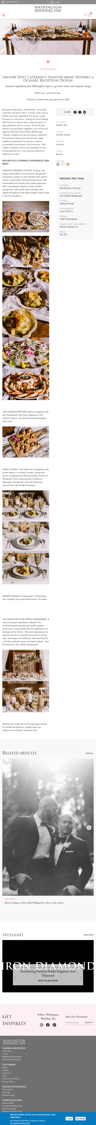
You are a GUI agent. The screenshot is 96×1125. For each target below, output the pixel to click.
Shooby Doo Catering (70, 188)
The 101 (63, 234)
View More (88, 935)
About (4, 1067)
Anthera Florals (67, 203)
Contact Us (6, 1073)
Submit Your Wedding (11, 1059)
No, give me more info (20, 1123)
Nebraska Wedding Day (12, 1111)
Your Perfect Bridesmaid (71, 196)
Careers (5, 1070)
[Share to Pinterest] (79, 112)
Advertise (6, 1092)
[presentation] (7, 827)
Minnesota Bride (9, 1108)
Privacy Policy (8, 1081)
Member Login (8, 1095)
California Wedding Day (12, 1106)
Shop (4, 1076)
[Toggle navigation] (3, 15)
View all (90, 753)
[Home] (48, 9)
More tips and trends (48, 980)
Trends (5, 1054)
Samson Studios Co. (69, 226)
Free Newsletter (72, 1022)
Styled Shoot (48, 69)
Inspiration (6, 1051)
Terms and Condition (11, 1078)
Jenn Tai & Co (66, 211)
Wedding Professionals (11, 1056)
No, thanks (80, 1118)
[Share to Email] (84, 112)
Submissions (7, 1089)
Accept (69, 1118)
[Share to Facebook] (75, 112)
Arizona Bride (7, 1103)
